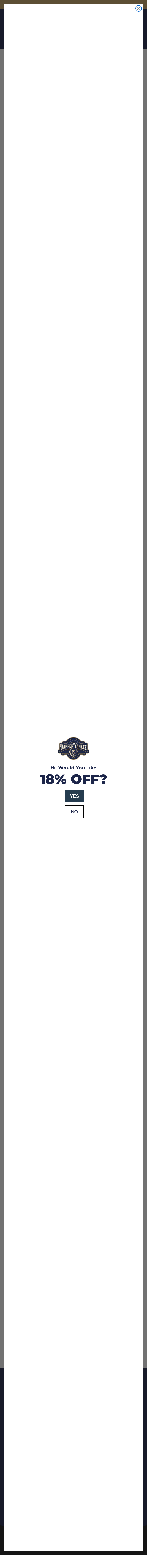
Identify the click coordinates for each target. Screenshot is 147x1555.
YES (74, 796)
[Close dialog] (139, 8)
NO (74, 811)
